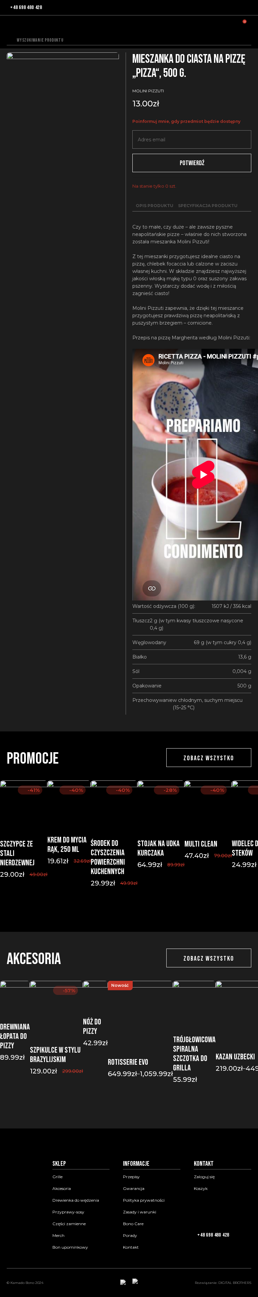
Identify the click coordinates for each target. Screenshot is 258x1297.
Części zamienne (69, 1224)
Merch (58, 1236)
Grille (57, 1177)
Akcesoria (61, 1189)
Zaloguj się (204, 1177)
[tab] (154, 205)
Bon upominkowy (70, 1247)
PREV (121, 911)
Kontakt (131, 1247)
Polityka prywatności (144, 1200)
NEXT (136, 911)
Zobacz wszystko (208, 758)
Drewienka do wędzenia (75, 1200)
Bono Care (133, 1224)
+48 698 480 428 (26, 7)
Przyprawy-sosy (68, 1212)
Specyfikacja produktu (208, 205)
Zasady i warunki (139, 1212)
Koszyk (201, 1189)
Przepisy (131, 1177)
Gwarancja (133, 1189)
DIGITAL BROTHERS (234, 1283)
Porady (130, 1236)
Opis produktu (154, 205)
